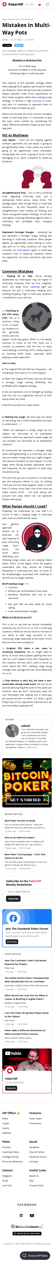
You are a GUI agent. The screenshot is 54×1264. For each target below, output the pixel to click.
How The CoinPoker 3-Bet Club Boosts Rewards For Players (25, 962)
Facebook (34, 1147)
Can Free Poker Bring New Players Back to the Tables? (27, 1015)
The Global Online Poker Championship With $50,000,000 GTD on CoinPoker (27, 980)
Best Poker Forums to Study (20, 821)
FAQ (31, 1181)
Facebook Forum (38, 1157)
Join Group (12, 941)
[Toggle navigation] (47, 4)
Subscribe (13, 898)
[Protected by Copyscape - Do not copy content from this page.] (27, 1233)
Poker (5, 1119)
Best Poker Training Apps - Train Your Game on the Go (25, 856)
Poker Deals (35, 1119)
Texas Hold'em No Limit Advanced (17, 19)
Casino (5, 1128)
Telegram (7, 1176)
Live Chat (7, 1186)
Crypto (5, 1123)
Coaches (6, 1147)
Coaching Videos (10, 1152)
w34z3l (5, 40)
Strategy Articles (10, 1157)
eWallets (6, 1133)
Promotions (35, 1123)
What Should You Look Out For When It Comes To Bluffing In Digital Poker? (26, 997)
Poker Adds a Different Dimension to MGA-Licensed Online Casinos (25, 1032)
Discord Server (36, 1152)
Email (5, 1181)
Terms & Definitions (12, 1162)
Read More (32, 747)
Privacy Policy (36, 1186)
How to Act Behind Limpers (20, 838)
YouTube (33, 1162)
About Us (34, 1176)
